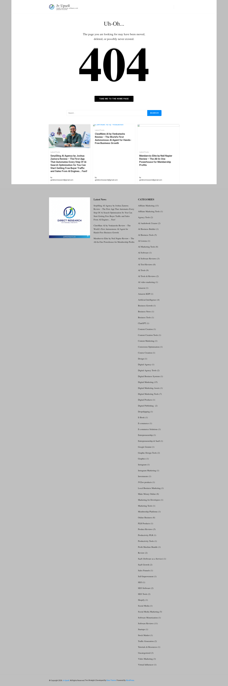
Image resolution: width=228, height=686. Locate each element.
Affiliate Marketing (146, 205)
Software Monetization (148, 617)
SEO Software (144, 588)
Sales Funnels (144, 570)
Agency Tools (144, 217)
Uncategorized (144, 652)
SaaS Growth (143, 564)
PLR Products (144, 523)
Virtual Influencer (145, 664)
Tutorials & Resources (147, 646)
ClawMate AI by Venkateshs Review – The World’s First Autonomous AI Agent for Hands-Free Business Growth (113, 138)
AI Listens (142, 240)
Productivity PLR (145, 535)
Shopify (141, 599)
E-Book (141, 417)
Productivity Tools (146, 541)
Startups (141, 629)
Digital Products (145, 399)
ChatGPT (142, 323)
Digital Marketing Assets (149, 388)
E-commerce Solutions (148, 429)
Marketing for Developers (149, 499)
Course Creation (145, 352)
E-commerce (143, 423)
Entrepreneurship (145, 435)
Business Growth (145, 305)
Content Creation (145, 329)
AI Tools (141, 270)
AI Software (143, 252)
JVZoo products (145, 482)
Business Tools (144, 317)
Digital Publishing (146, 405)
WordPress (130, 680)
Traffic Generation (146, 641)
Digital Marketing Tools (148, 393)
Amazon (141, 287)
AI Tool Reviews (145, 264)
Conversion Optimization (148, 346)
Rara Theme (111, 680)
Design (141, 358)
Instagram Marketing (147, 470)
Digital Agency (144, 364)
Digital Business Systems (149, 376)
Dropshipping (144, 411)
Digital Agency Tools (147, 370)
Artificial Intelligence (147, 299)
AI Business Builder (146, 229)
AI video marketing (146, 282)
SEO (140, 582)
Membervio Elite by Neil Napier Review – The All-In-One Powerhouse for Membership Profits (155, 160)
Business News (144, 311)
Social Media (143, 605)
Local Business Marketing (149, 488)
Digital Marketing (145, 382)
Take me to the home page (114, 99)
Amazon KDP (144, 293)
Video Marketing (145, 658)
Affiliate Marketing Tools (149, 211)
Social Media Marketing (148, 611)
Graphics (142, 458)
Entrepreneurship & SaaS (149, 440)
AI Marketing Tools (146, 246)
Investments (143, 476)
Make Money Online (147, 493)
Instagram (142, 464)
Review (141, 552)
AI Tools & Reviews (147, 276)
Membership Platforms (148, 511)
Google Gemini (144, 446)
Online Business (145, 517)
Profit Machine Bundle (148, 547)
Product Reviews (145, 529)
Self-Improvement (145, 576)
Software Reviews (146, 623)
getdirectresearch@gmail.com (61, 180)
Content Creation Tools (148, 335)
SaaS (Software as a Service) (150, 558)
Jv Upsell (63, 5)
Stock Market (144, 635)
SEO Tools (142, 594)
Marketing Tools (145, 505)
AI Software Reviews (147, 258)
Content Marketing (146, 340)
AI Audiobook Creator (147, 223)
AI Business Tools (146, 234)
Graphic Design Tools (147, 452)
